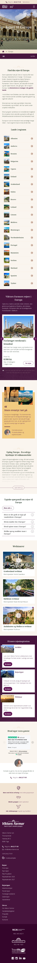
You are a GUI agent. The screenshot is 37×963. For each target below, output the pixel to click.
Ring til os (14, 2)
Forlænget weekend (8, 894)
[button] (3, 370)
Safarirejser (6, 897)
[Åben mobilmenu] (34, 6)
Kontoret (5, 920)
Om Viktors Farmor (8, 908)
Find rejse (5, 868)
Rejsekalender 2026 (8, 877)
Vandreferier (6, 900)
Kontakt (4, 917)
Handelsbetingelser (8, 911)
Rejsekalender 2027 (8, 880)
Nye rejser (5, 871)
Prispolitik (5, 914)
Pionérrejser (6, 891)
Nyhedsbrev (26, 2)
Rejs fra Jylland (6, 874)
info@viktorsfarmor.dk (12, 849)
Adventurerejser (7, 888)
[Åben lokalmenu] (3, 56)
